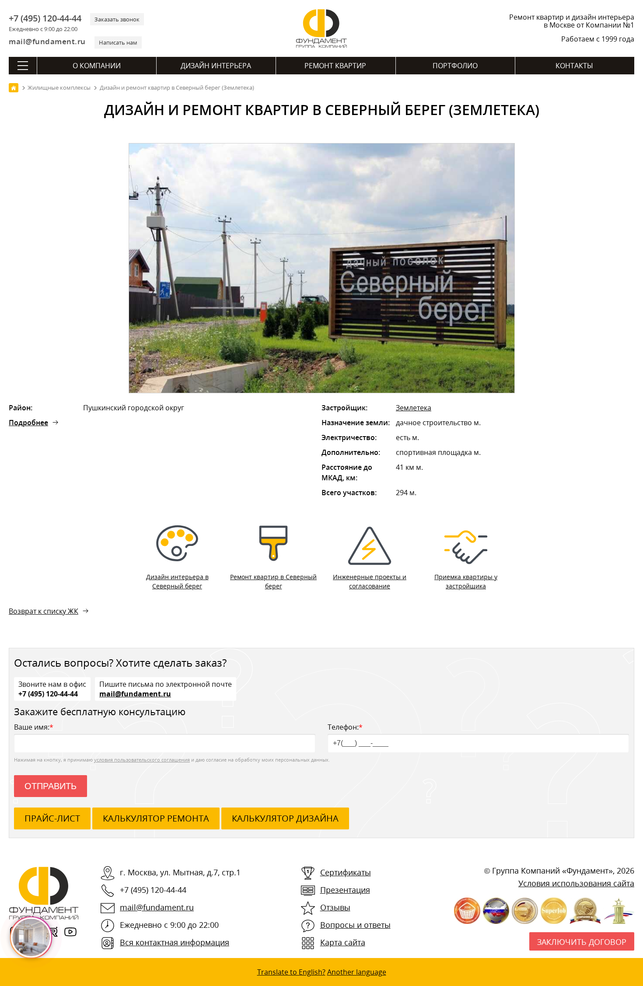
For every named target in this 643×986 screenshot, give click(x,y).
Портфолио (455, 65)
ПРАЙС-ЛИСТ (52, 818)
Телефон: (345, 727)
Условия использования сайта (576, 883)
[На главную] (13, 87)
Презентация (345, 890)
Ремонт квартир (335, 65)
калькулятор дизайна (285, 818)
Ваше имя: (33, 727)
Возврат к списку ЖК (43, 611)
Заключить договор (581, 942)
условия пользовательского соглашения (142, 759)
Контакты (574, 65)
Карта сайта (342, 942)
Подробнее (28, 422)
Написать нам (118, 42)
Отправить (50, 786)
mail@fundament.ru (47, 41)
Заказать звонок (117, 19)
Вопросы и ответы (355, 925)
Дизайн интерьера (216, 65)
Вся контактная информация (174, 942)
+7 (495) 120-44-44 (45, 18)
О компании (97, 65)
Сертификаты (345, 872)
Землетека (413, 408)
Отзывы (335, 907)
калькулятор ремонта (156, 818)
